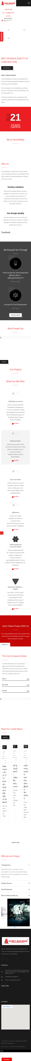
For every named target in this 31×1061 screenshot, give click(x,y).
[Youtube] (6, 959)
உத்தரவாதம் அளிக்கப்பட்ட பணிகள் (15, 588)
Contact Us (5, 644)
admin (5, 761)
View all (4, 362)
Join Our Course (15, 315)
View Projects (7, 68)
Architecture (15, 745)
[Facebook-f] (2, 959)
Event (4, 747)
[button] (3, 912)
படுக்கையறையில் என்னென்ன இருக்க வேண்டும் (26, 782)
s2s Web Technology (21, 1043)
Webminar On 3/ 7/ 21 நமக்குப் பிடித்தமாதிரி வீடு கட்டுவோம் (4, 784)
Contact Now (15, 842)
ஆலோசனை (15, 512)
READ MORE (15, 423)
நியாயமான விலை (15, 479)
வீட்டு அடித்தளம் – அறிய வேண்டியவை (15, 776)
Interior (26, 746)
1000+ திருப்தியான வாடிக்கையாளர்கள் (16, 545)
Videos (3, 991)
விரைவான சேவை (15, 441)
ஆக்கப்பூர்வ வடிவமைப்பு (15, 401)
